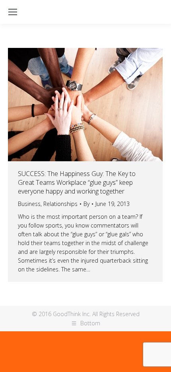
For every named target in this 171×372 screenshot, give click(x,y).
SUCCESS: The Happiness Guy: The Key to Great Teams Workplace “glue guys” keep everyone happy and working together (77, 182)
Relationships (60, 204)
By (86, 204)
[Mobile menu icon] (12, 12)
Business (29, 204)
